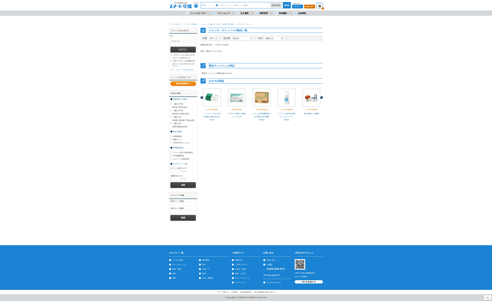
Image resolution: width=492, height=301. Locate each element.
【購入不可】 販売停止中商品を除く (180, 112)
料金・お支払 (240, 273)
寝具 (174, 273)
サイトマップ (240, 282)
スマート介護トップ (175, 24)
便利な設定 (276, 5)
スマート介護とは (222, 292)
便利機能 (283, 13)
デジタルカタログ (273, 282)
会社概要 (234, 292)
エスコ (203, 24)
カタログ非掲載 (191, 24)
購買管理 (264, 13)
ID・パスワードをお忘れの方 (182, 70)
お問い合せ (310, 6)
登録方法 (238, 260)
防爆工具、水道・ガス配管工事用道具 (221, 24)
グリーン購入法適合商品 (183, 152)
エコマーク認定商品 (181, 159)
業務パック (177, 140)
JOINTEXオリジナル (181, 143)
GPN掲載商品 (178, 156)
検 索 (286, 5)
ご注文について (241, 264)
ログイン (297, 6)
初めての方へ (297, 3)
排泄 (204, 273)
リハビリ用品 (177, 260)
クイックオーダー (198, 13)
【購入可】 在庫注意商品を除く (179, 125)
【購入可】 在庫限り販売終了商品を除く (183, 118)
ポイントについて (242, 278)
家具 (174, 278)
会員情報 (302, 13)
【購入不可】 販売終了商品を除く (179, 105)
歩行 (204, 264)
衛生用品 (205, 260)
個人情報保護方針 (246, 292)
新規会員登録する (183, 83)
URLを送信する (309, 282)
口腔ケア (205, 269)
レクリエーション (179, 264)
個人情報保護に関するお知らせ (265, 292)
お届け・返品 (240, 269)
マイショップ (224, 13)
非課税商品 (177, 136)
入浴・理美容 (207, 278)
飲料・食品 (176, 269)
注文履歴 (245, 13)
